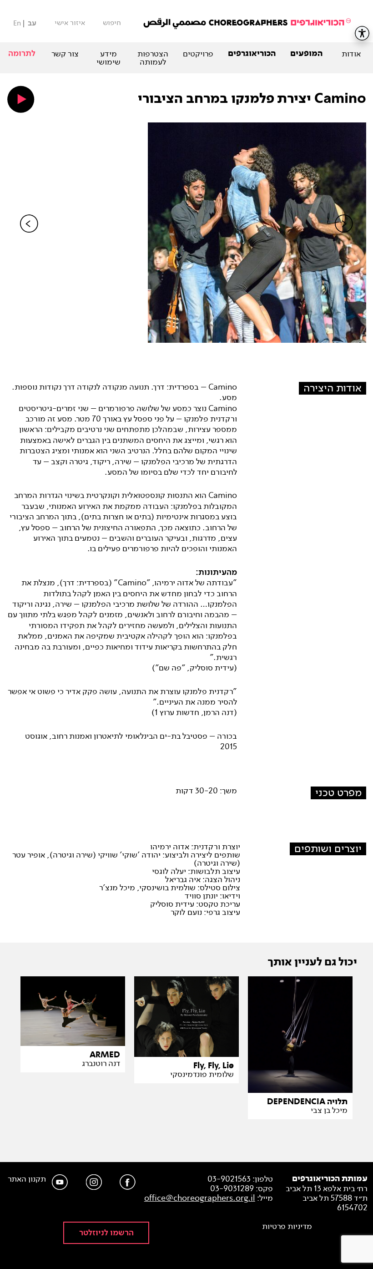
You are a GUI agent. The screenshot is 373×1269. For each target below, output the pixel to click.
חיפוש (112, 22)
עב (32, 23)
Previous (29, 239)
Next (344, 239)
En (17, 23)
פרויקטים (198, 53)
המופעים (306, 54)
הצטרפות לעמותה (152, 57)
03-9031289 (232, 1188)
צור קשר (65, 53)
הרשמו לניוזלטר (106, 1233)
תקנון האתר (27, 1179)
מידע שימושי (108, 57)
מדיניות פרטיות (287, 1226)
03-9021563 (229, 1178)
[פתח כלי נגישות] (362, 33)
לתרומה (21, 53)
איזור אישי (70, 22)
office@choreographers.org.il (199, 1198)
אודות (351, 53)
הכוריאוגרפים (252, 54)
